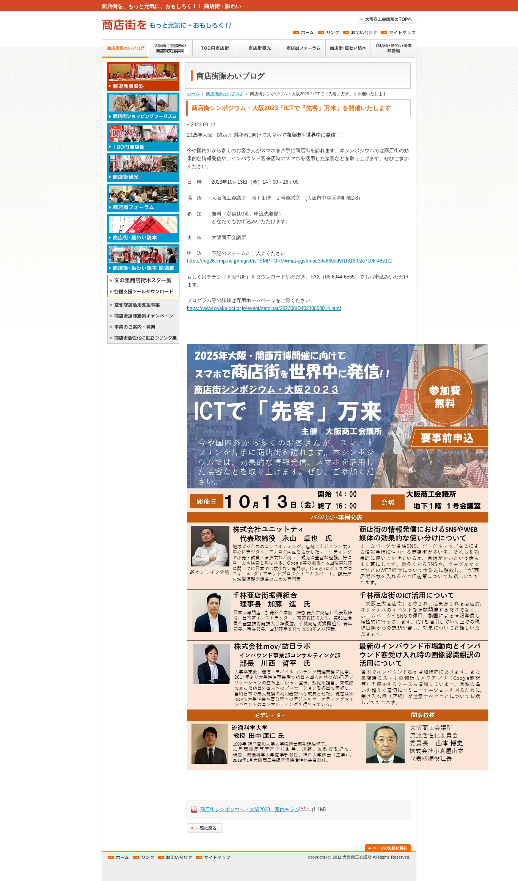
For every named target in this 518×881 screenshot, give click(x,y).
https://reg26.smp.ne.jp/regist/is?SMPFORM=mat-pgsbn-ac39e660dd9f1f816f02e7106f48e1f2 (289, 261)
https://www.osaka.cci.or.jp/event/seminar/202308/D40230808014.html (264, 308)
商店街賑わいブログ (224, 93)
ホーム (193, 93)
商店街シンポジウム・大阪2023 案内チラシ (250, 809)
